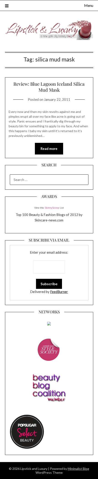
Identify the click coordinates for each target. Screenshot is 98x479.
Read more (49, 148)
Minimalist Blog (78, 469)
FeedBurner (59, 292)
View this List (49, 207)
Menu (88, 5)
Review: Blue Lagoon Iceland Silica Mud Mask (49, 87)
